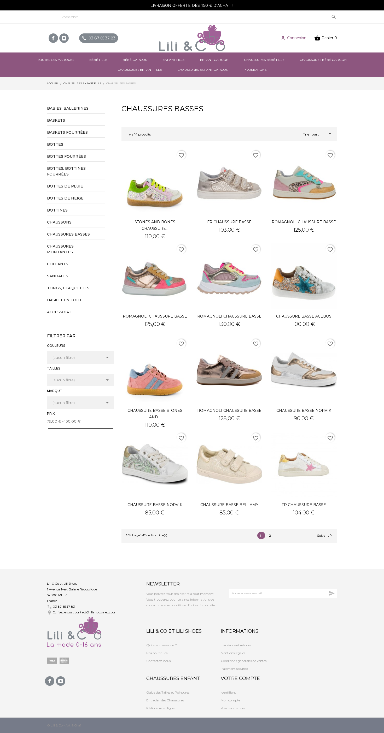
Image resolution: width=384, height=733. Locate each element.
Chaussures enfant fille (140, 70)
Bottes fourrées (66, 156)
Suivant (325, 535)
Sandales (57, 276)
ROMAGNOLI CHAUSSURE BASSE (304, 222)
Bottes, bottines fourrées (66, 171)
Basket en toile (65, 300)
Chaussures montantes (60, 249)
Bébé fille (98, 60)
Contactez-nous (158, 661)
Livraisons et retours (236, 645)
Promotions (254, 70)
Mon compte (230, 700)
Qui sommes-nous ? (161, 645)
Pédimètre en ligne (160, 708)
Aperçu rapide (155, 181)
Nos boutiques (156, 653)
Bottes (55, 144)
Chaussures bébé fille (264, 60)
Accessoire (59, 312)
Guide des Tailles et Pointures (167, 692)
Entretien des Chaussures (165, 700)
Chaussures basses (68, 234)
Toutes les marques (55, 60)
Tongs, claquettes (68, 288)
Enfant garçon (214, 60)
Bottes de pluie (65, 186)
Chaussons (59, 222)
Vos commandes (233, 708)
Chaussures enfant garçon (202, 70)
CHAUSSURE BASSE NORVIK (303, 410)
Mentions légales (233, 653)
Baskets (56, 120)
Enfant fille (174, 60)
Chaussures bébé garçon (323, 60)
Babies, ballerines (68, 108)
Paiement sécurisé (234, 669)
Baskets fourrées (67, 132)
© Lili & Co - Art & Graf (64, 725)
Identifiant (228, 692)
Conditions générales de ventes (243, 661)
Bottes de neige (65, 198)
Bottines (57, 210)
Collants (57, 264)
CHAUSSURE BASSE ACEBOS (303, 316)
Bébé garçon (135, 60)
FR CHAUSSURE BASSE (229, 222)
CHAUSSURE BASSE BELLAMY (229, 504)
